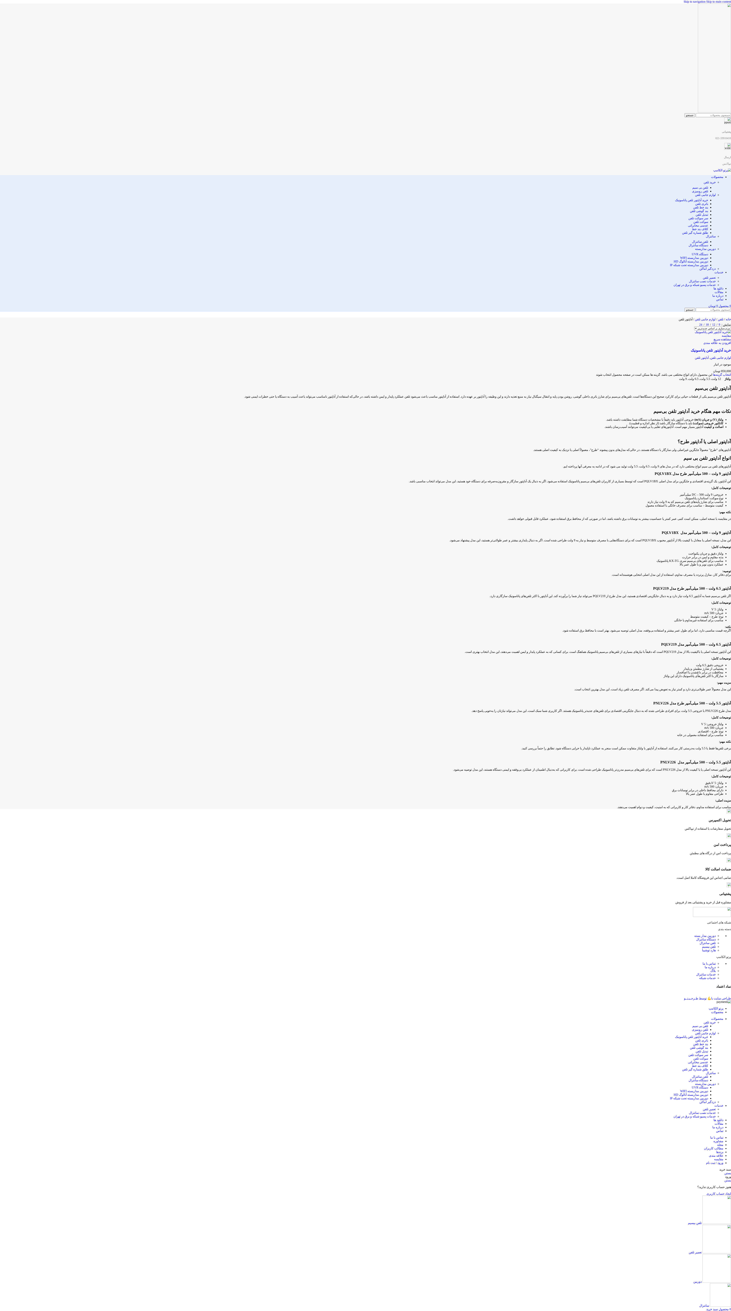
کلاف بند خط (700, 229)
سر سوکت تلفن (698, 218)
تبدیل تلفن (702, 214)
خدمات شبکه (707, 978)
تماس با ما (709, 963)
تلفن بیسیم (709, 946)
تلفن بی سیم (700, 187)
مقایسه (718, 1159)
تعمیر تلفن (709, 277)
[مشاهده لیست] (695, 324)
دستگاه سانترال (698, 245)
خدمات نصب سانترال (702, 281)
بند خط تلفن (700, 207)
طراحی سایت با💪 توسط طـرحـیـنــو (707, 998)
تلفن (720, 319)
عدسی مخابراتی (698, 225)
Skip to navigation (695, 1)
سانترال (711, 236)
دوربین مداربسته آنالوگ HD (691, 261)
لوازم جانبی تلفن (705, 194)
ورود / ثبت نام (714, 1162)
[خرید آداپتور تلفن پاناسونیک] (713, 332)
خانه (728, 319)
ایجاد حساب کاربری (718, 1193)
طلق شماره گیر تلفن (695, 232)
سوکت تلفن (700, 221)
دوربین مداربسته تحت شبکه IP (689, 265)
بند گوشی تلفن (699, 211)
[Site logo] (714, 111)
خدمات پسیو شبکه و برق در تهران (695, 284)
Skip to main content (718, 1)
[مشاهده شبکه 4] (680, 324)
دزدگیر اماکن (707, 268)
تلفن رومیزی (700, 191)
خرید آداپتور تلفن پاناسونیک (691, 200)
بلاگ (713, 970)
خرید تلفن (710, 182)
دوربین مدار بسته (705, 935)
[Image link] (712, 915)
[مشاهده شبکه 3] (688, 324)
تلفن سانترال (700, 241)
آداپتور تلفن (702, 357)
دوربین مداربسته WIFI (694, 257)
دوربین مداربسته (705, 248)
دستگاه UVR (700, 254)
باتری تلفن (701, 203)
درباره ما (710, 967)
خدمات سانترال (706, 974)
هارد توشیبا (709, 950)
